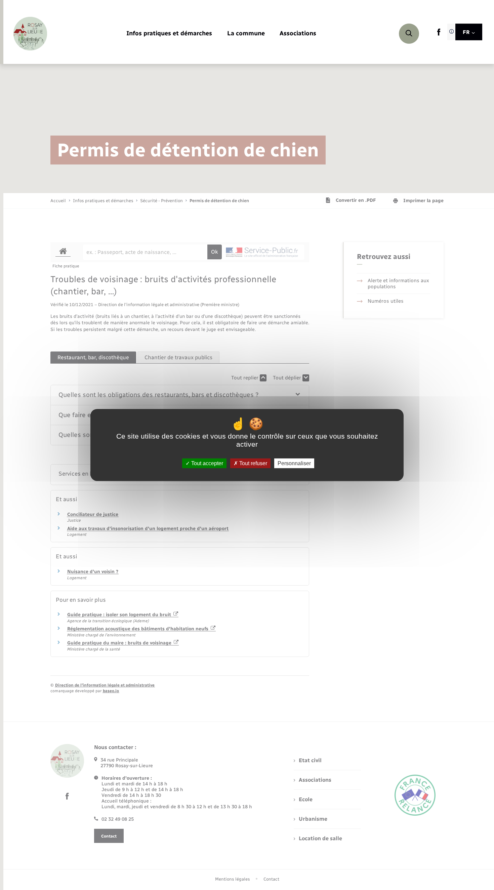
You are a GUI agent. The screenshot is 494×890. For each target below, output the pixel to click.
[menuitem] (169, 34)
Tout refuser (252, 463)
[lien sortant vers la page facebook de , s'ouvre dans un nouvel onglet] (438, 34)
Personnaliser (294, 463)
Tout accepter (206, 463)
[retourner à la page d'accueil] (30, 33)
